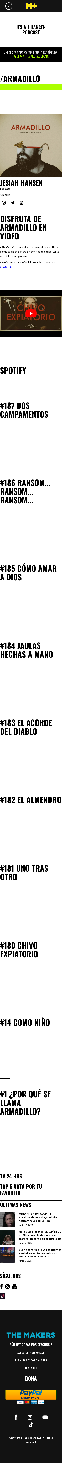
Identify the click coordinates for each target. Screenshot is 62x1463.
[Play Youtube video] (31, 313)
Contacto (31, 1368)
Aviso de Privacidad (31, 1353)
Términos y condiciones (31, 1360)
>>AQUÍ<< (6, 267)
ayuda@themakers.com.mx (31, 56)
